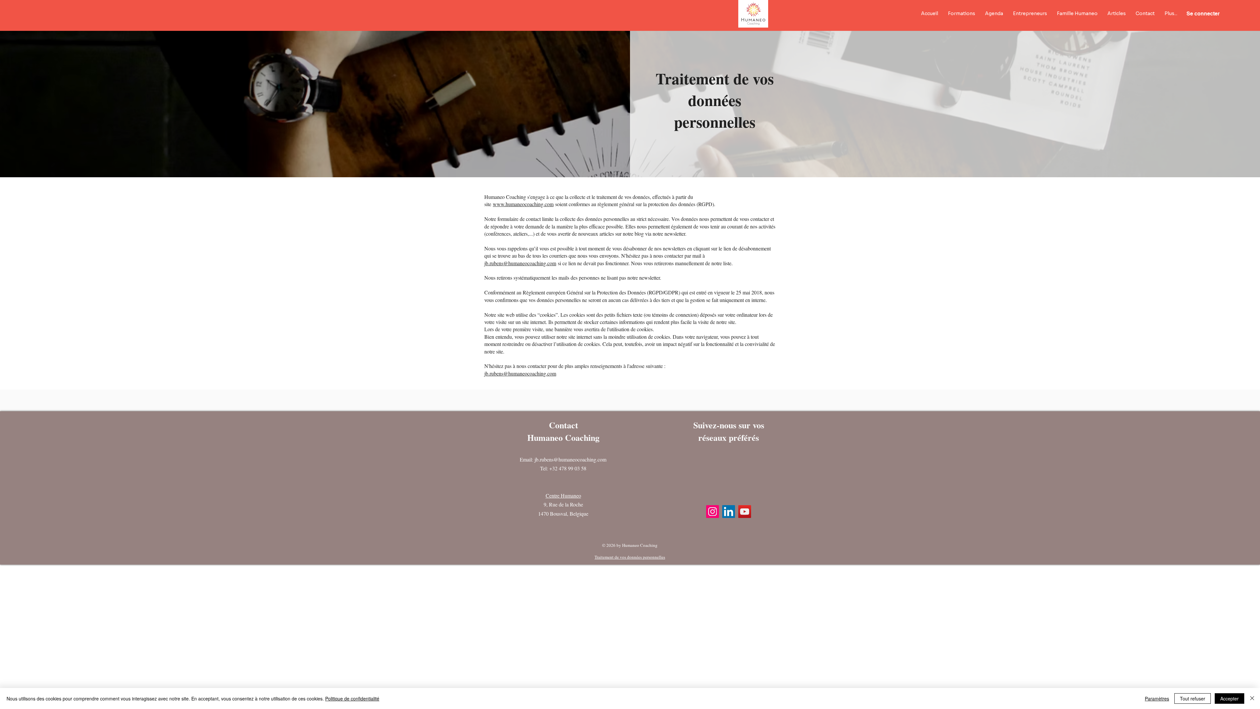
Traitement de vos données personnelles (630, 557)
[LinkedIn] (728, 511)
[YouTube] (744, 511)
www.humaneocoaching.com (523, 204)
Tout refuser (1192, 698)
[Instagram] (712, 511)
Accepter (1229, 698)
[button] (961, 13)
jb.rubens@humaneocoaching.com (520, 263)
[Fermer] (1252, 698)
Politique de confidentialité (352, 698)
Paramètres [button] (1157, 698)
